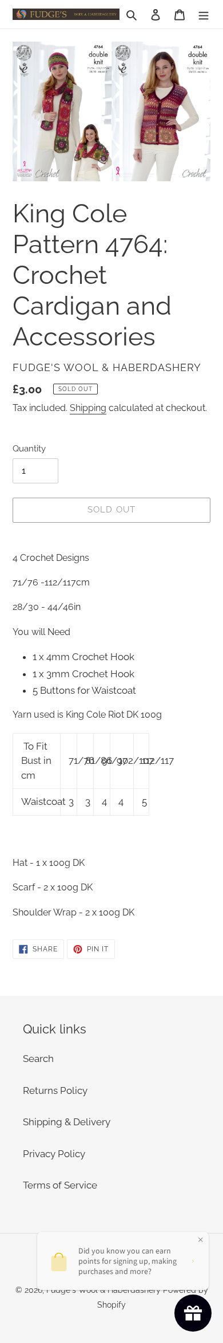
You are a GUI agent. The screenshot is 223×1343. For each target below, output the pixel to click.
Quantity (29, 448)
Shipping (88, 407)
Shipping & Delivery (66, 1122)
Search (38, 1058)
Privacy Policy (54, 1153)
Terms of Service (60, 1185)
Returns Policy (55, 1090)
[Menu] (204, 14)
